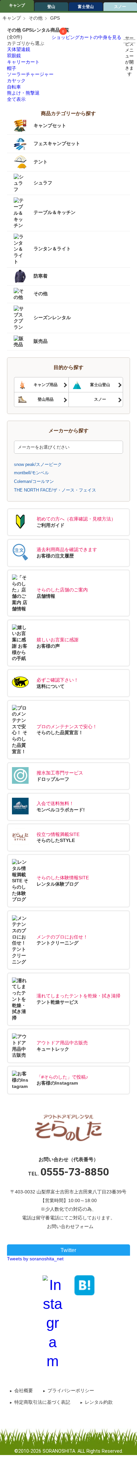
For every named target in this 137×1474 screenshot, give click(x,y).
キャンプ (17, 5)
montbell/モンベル (31, 472)
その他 (36, 18)
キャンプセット (50, 125)
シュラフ (43, 182)
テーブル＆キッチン (54, 212)
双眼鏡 (14, 55)
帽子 (11, 68)
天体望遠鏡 (18, 49)
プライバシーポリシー (71, 1390)
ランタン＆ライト (52, 248)
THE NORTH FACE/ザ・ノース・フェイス (55, 490)
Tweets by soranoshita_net (35, 1258)
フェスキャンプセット (57, 143)
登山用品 (46, 399)
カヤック (16, 80)
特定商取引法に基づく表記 (42, 1402)
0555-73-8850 (74, 1171)
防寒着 (41, 276)
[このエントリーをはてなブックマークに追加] (84, 1285)
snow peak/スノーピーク (38, 464)
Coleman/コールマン (34, 481)
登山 (51, 6)
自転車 (14, 87)
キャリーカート (23, 62)
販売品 (41, 341)
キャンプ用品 (46, 384)
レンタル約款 (99, 1402)
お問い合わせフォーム (70, 1226)
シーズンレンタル (52, 317)
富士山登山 (100, 384)
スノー (100, 399)
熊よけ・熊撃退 (23, 93)
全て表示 (16, 99)
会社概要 (23, 1390)
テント (41, 161)
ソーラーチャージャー (30, 74)
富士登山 (86, 6)
